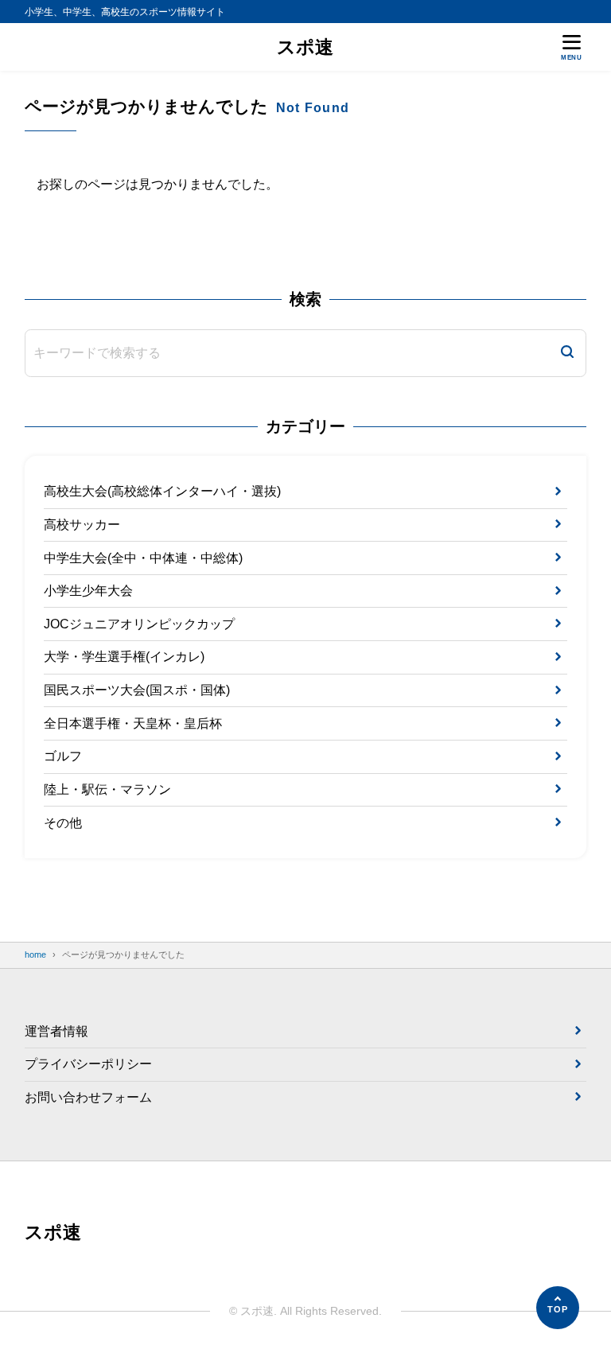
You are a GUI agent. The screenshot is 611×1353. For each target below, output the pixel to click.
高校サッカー (82, 524)
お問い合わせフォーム (88, 1097)
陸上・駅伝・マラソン (107, 789)
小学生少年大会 (88, 590)
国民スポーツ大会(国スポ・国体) (137, 690)
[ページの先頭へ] (557, 1307)
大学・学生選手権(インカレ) (124, 656)
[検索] (567, 353)
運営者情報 (56, 1031)
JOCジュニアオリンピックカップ (139, 624)
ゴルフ (63, 756)
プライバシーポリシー (88, 1064)
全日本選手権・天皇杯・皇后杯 (133, 723)
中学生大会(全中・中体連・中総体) (143, 558)
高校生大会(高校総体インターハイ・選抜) (162, 491)
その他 (63, 823)
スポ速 (305, 47)
